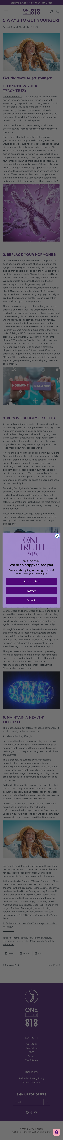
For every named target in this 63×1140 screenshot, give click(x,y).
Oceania (31, 600)
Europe (31, 590)
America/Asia (31, 581)
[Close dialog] (57, 535)
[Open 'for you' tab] (56, 1132)
